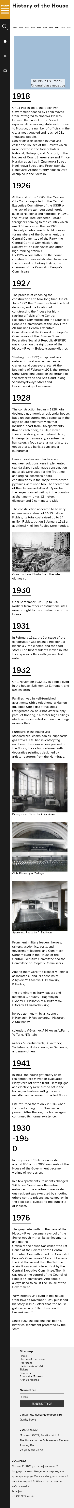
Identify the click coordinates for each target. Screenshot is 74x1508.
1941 (57, 28)
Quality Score (28, 1419)
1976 (68, 28)
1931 (45, 28)
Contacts (25, 1373)
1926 (21, 28)
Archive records (29, 1379)
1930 (39, 28)
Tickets (24, 1369)
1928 (33, 28)
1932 (51, 28)
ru (5, 56)
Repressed (26, 1362)
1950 (63, 28)
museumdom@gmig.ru (48, 1414)
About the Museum (31, 1376)
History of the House (32, 1359)
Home (23, 1355)
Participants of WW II (32, 1366)
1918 (15, 28)
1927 (27, 28)
